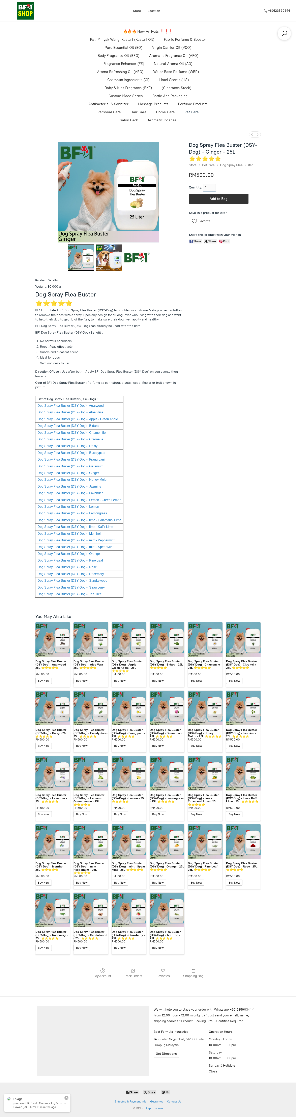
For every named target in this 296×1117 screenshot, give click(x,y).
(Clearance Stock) (176, 88)
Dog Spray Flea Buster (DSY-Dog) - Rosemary (70, 574)
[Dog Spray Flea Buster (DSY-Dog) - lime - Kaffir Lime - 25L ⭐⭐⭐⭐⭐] (243, 773)
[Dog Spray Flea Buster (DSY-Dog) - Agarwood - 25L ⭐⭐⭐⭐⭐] (52, 639)
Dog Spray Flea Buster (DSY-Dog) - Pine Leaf (70, 560)
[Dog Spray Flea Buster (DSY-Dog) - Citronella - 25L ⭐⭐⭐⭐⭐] (243, 639)
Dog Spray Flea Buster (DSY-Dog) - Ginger (68, 473)
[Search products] (284, 33)
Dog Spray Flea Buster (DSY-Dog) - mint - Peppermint (75, 540)
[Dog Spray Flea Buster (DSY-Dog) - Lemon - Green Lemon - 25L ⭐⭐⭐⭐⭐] (90, 773)
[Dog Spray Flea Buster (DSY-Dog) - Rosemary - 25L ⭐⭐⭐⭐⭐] (52, 910)
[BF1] (25, 11)
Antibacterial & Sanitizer (108, 104)
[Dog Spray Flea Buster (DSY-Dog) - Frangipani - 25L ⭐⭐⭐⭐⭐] (129, 708)
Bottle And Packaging (169, 96)
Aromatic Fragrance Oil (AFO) (173, 55)
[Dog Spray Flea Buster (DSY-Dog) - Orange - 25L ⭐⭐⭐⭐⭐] (167, 841)
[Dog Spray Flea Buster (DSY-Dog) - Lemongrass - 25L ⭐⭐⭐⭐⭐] (167, 773)
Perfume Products (193, 104)
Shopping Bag (193, 976)
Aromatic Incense (162, 120)
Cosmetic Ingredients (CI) (128, 80)
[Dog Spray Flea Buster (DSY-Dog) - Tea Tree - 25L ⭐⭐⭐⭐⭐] (167, 910)
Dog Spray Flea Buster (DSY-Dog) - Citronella (70, 439)
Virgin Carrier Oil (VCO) (171, 47)
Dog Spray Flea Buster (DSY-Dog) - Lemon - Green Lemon (79, 500)
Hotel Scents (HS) (174, 80)
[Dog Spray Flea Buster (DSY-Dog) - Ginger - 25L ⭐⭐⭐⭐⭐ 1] (109, 257)
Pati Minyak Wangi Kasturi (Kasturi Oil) (122, 39)
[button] (202, 221)
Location (154, 11)
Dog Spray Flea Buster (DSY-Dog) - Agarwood (70, 405)
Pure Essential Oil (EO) (123, 47)
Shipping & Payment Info (131, 1101)
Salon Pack (129, 120)
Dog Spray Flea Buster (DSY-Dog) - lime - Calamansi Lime (79, 520)
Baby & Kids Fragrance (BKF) (128, 88)
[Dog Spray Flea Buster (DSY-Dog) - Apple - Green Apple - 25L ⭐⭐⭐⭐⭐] (129, 639)
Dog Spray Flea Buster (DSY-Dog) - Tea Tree (69, 594)
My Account (102, 976)
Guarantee (157, 1101)
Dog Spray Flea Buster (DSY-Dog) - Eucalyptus (71, 452)
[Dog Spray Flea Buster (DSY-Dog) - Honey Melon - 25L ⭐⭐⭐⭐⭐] (205, 708)
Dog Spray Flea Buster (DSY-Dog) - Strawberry (71, 587)
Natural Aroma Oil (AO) (173, 63)
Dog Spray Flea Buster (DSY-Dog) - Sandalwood (72, 580)
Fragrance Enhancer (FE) (123, 63)
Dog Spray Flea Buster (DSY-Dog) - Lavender (70, 493)
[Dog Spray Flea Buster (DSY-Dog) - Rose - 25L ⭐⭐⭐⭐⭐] (243, 841)
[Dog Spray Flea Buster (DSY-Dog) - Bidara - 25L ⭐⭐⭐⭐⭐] (167, 639)
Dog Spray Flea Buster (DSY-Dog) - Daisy (67, 446)
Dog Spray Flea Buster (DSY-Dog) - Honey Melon (72, 479)
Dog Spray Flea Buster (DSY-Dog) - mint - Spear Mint (75, 547)
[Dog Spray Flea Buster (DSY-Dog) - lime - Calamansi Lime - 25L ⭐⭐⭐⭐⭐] (205, 773)
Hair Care (138, 112)
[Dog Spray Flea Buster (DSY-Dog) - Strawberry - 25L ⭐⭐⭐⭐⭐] (129, 910)
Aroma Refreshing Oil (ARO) (120, 72)
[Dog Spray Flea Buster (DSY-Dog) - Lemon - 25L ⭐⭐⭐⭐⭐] (129, 773)
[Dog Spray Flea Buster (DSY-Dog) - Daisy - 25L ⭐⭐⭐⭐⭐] (52, 708)
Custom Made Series (126, 96)
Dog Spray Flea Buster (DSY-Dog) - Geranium (70, 466)
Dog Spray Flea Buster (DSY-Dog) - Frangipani (71, 459)
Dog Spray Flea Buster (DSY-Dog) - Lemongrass (72, 513)
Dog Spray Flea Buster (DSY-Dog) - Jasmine (69, 486)
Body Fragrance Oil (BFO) (119, 55)
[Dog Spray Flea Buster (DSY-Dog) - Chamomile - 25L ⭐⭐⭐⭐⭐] (205, 639)
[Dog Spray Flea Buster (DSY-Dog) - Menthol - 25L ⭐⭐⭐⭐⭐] (52, 841)
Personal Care (109, 112)
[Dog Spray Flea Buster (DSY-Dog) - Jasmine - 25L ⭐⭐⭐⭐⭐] (243, 708)
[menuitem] (252, 134)
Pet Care (191, 112)
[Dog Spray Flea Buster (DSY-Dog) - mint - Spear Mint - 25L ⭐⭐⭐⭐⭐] (129, 841)
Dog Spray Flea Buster (236, 165)
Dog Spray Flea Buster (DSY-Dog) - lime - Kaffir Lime (75, 526)
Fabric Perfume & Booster (185, 39)
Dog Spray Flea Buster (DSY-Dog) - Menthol (69, 533)
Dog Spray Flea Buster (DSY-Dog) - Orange (68, 553)
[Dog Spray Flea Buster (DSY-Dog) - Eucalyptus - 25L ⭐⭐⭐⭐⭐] (90, 708)
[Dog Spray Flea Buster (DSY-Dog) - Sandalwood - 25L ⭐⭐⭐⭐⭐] (90, 910)
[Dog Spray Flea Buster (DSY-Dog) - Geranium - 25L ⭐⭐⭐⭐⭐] (167, 708)
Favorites (163, 976)
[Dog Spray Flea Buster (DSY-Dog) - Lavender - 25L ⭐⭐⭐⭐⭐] (52, 773)
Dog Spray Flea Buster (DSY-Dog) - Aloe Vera (70, 412)
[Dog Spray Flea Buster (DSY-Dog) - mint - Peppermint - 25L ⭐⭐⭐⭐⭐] (90, 841)
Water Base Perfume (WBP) (176, 72)
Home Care (165, 112)
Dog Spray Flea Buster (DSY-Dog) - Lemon (68, 506)
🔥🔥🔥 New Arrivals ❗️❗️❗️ (148, 31)
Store (137, 11)
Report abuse (154, 1108)
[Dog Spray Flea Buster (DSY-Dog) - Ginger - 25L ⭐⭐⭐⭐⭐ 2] (137, 257)
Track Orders (133, 976)
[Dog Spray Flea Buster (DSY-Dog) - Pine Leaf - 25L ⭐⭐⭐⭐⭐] (205, 841)
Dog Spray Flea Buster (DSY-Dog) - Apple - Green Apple (77, 419)
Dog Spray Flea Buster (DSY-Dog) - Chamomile (71, 432)
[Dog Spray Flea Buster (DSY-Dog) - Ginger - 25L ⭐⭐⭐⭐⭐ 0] (81, 257)
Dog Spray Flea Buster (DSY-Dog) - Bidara (68, 425)
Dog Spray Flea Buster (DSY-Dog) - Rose (67, 567)
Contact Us (174, 1101)
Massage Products (153, 104)
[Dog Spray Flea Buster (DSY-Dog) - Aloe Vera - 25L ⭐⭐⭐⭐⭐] (90, 639)
